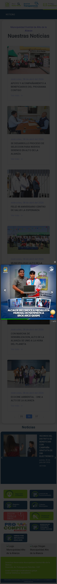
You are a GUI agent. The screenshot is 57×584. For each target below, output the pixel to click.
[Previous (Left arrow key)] (5, 290)
